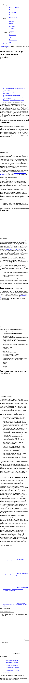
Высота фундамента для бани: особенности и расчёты (15, 574)
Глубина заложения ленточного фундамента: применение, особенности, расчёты (15, 589)
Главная (2, 46)
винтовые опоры (13, 528)
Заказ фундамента (8, 43)
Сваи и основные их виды (11, 95)
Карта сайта (6, 672)
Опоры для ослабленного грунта (13, 100)
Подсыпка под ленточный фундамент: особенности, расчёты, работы (15, 604)
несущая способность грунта (12, 249)
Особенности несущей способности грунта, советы (13, 560)
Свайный (7, 46)
